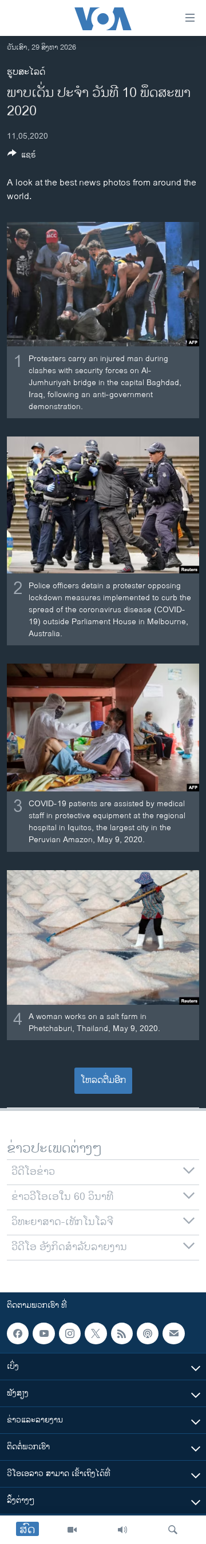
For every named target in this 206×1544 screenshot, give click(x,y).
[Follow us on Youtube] (43, 1333)
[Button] (21, 156)
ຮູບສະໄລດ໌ (26, 72)
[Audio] (122, 1529)
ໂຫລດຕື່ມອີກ (103, 1080)
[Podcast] (148, 1333)
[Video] (72, 1529)
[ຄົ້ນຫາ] (173, 1529)
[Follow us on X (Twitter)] (95, 1333)
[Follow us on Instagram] (70, 1333)
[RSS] (122, 1333)
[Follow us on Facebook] (18, 1333)
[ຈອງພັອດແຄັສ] (173, 1333)
